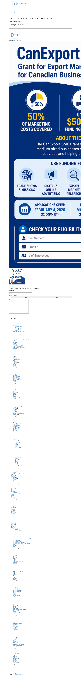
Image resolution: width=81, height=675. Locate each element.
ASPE (14, 10)
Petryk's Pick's (13, 512)
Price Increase (15, 409)
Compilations (15, 353)
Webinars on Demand (17, 8)
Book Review (13, 475)
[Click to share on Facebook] (11, 31)
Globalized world (15, 597)
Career (14, 554)
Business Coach (17, 329)
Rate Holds (14, 415)
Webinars (12, 663)
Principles (14, 410)
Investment (14, 396)
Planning (12, 513)
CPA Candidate (15, 357)
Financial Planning (15, 377)
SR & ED (14, 420)
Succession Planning (16, 425)
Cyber (14, 365)
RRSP (14, 418)
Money (14, 402)
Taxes (12, 522)
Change (14, 351)
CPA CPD (14, 358)
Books (14, 9)
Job (15, 460)
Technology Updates (16, 650)
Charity (14, 560)
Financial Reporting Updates (17, 590)
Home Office (15, 389)
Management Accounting (16, 401)
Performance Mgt (14, 4)
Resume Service (14, 12)
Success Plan (13, 520)
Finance (14, 375)
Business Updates (15, 550)
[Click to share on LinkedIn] (10, 31)
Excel (13, 372)
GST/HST (14, 387)
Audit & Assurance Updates (17, 541)
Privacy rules (15, 411)
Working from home (16, 662)
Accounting (12, 33)
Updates (12, 36)
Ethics (14, 371)
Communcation (15, 562)
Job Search (16, 461)
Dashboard (14, 367)
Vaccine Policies (15, 469)
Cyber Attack (13, 491)
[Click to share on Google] (13, 31)
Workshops (15, 7)
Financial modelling (16, 376)
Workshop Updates (14, 667)
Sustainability (15, 426)
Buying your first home (14, 483)
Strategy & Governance (16, 423)
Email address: (11, 290)
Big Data (16, 444)
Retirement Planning (14, 518)
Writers (12, 669)
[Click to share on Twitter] (15, 31)
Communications (13, 484)
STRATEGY (14, 422)
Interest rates (15, 395)
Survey (12, 521)
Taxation (14, 431)
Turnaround (14, 436)
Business (14, 344)
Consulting (14, 355)
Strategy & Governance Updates (17, 645)
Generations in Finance (16, 382)
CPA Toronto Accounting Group (15, 34)
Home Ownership (15, 602)
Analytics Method (15, 333)
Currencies (14, 364)
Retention (12, 517)
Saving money (15, 419)
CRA (13, 360)
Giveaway (14, 383)
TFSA (14, 434)
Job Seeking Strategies (16, 397)
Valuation (16, 468)
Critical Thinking (15, 362)
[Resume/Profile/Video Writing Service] (13, 295)
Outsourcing (14, 405)
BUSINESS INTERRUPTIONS (17, 345)
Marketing (12, 509)
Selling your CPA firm (16, 642)
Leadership (12, 506)
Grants (14, 386)
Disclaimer (13, 672)
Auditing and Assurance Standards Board (19, 338)
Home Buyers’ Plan (16, 388)
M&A (15, 327)
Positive (12, 515)
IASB (11, 501)
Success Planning (15, 424)
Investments (13, 505)
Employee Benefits (15, 368)
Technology (12, 523)
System (16, 322)
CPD (11, 489)
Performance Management (17, 406)
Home (12, 1)
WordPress (15, 674)
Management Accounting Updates (18, 617)
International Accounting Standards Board (17, 502)
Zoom (15, 390)
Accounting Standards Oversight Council (19, 331)
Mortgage (12, 510)
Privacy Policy (14, 673)
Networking (14, 403)
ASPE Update (15, 537)
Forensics (14, 380)
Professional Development (15, 6)
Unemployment (15, 438)
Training (12, 525)
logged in (14, 40)
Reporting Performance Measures (18, 416)
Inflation (14, 393)
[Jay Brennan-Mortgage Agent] (17, 276)
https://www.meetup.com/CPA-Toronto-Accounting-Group (17, 27)
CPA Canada (13, 487)
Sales (13, 480)
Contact (13, 13)
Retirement (14, 417)
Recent (57, 297)
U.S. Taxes (14, 437)
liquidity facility (13, 507)
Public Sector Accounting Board (17, 413)
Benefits (14, 340)
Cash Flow (14, 557)
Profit (13, 412)
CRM (11, 490)
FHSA (14, 374)
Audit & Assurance (15, 337)
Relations (14, 479)
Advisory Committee (16, 332)
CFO (13, 350)
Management (15, 478)
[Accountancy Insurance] (13, 285)
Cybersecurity (15, 366)
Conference (14, 354)
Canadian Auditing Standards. (17, 346)
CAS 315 (14, 349)
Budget (14, 343)
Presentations (15, 408)
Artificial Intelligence (16, 334)
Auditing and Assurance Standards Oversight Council (21, 339)
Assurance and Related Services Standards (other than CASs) (22, 335)
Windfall (14, 472)
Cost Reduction (15, 356)
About (12, 14)
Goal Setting (14, 385)
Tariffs (14, 429)
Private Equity (13, 516)
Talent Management (16, 428)
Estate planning (15, 370)
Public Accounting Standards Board (18, 632)
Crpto (13, 576)
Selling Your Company (14, 519)
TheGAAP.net (13, 524)
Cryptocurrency (15, 363)
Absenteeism (13, 319)
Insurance (16, 330)
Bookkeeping (15, 342)
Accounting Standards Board (17, 328)
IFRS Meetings (15, 392)
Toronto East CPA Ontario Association (18, 435)
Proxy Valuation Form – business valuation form (21, 3)
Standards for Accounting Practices (18, 421)
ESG (13, 369)
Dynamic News (20, 674)
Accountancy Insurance (16, 323)
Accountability (15, 321)
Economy (12, 494)
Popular (26, 297)
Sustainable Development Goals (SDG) (18, 427)
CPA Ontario (13, 488)
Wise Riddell (13, 665)
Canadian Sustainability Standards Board (19, 347)
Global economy (15, 384)
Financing (12, 498)
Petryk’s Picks (16, 11)
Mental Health (15, 619)
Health (12, 500)
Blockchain (14, 341)
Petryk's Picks (15, 407)
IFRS (12, 5)
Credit (14, 361)
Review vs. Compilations (16, 638)
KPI (13, 399)
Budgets (14, 546)
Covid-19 (12, 486)
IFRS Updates (15, 605)
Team (14, 433)
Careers (14, 348)
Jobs (13, 398)
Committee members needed (17, 352)
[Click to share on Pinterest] (19, 31)
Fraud (15, 324)
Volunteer (14, 471)
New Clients (14, 404)
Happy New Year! (13, 499)
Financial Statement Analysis (17, 379)
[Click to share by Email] (17, 31)
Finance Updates (15, 587)
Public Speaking (15, 414)
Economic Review (17, 454)
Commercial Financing (18, 449)
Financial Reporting (16, 378)
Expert (14, 373)
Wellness (14, 660)
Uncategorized (13, 526)
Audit (13, 336)
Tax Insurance (15, 430)
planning (14, 625)
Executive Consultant (18, 326)
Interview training (13, 503)
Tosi (15, 432)
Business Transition (14, 2)
